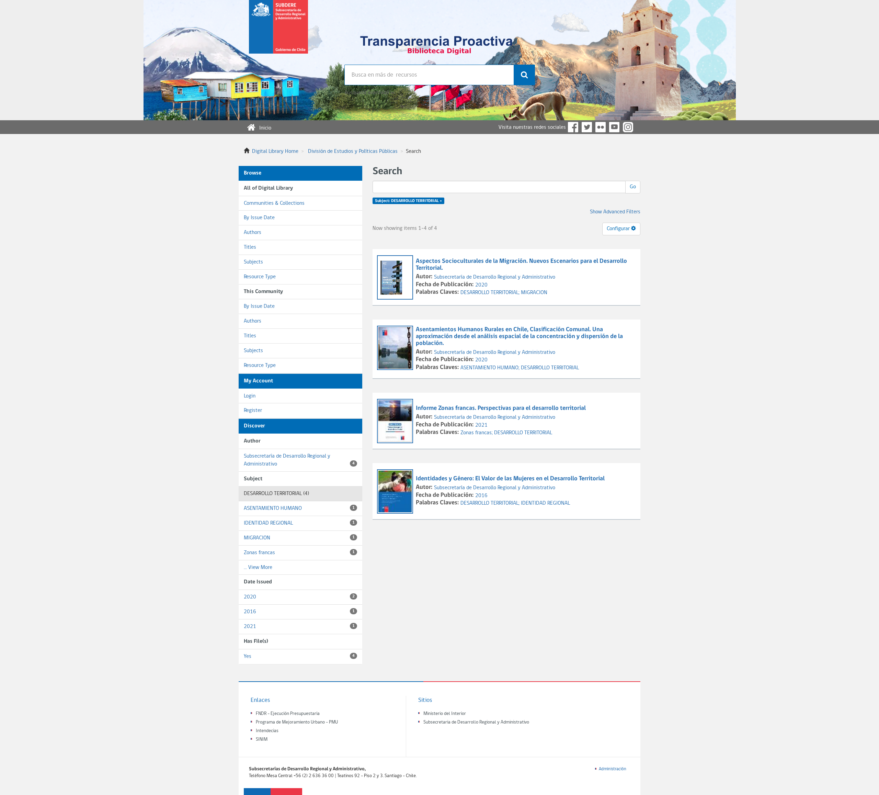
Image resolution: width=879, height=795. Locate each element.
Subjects (253, 262)
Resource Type (260, 277)
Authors (252, 232)
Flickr (600, 127)
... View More (258, 567)
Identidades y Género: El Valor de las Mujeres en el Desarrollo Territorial (510, 478)
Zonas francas (299, 553)
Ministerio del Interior (444, 713)
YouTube (614, 127)
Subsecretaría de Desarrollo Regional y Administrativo (299, 460)
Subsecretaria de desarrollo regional (278, 32)
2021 (299, 626)
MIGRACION (299, 538)
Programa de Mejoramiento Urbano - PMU (297, 722)
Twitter (587, 127)
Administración (612, 769)
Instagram (628, 127)
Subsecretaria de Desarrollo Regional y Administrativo (476, 722)
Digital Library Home (275, 151)
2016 (299, 612)
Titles (250, 247)
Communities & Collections (274, 203)
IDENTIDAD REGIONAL (299, 523)
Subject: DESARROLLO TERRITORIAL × (408, 201)
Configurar (619, 229)
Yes (299, 656)
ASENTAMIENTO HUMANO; (490, 368)
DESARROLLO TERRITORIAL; (490, 292)
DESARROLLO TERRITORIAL (550, 368)
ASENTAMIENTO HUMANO (299, 508)
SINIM (261, 739)
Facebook (573, 127)
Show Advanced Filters (615, 212)
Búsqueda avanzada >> (370, 93)
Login (249, 396)
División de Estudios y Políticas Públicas (353, 151)
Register (253, 410)
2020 (299, 597)
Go (633, 187)
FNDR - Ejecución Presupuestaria (288, 713)
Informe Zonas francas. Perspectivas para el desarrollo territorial (501, 408)
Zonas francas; (477, 433)
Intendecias (267, 731)
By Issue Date (259, 218)
